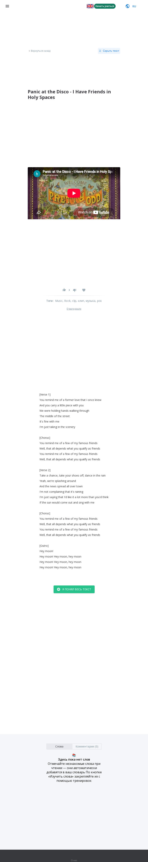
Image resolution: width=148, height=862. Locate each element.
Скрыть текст (111, 50)
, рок (98, 301)
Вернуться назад (40, 51)
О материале (74, 309)
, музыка (90, 301)
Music (59, 301)
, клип (80, 301)
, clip (73, 301)
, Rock (67, 301)
